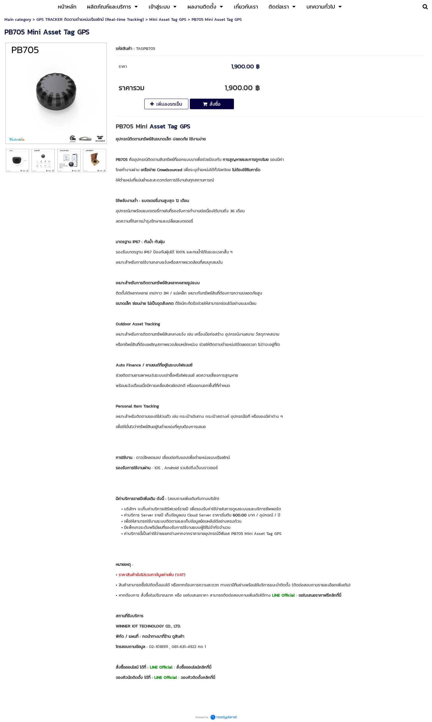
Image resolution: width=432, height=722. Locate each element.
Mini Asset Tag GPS (167, 19)
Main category (17, 19)
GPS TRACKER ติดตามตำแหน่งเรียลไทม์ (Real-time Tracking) (90, 19)
